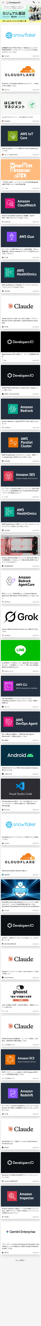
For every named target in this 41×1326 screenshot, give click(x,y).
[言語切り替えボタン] (34, 2)
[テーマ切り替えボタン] (39, 2)
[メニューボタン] (3, 2)
